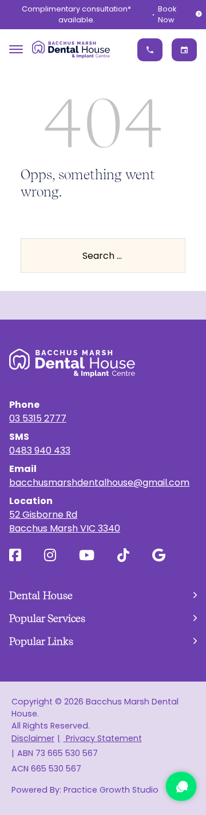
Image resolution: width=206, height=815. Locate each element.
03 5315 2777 (37, 418)
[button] (103, 595)
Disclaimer (32, 738)
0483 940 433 (39, 450)
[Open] (16, 49)
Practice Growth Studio (111, 790)
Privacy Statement (102, 738)
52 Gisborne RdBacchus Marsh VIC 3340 (64, 521)
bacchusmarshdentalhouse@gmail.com (99, 482)
